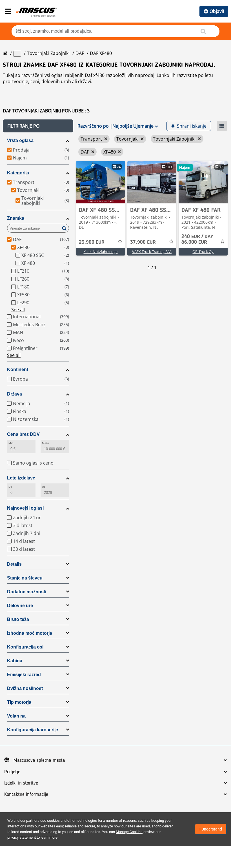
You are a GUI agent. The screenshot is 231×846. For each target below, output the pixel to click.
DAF (79, 53)
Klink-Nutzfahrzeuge (100, 251)
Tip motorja (19, 702)
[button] (38, 125)
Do (10, 486)
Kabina (14, 660)
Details (14, 564)
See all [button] (18, 310)
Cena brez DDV (23, 434)
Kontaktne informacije (26, 794)
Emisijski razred (24, 674)
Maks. (46, 443)
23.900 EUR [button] (92, 242)
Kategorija (18, 172)
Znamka (15, 218)
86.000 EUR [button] (197, 239)
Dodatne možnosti (26, 591)
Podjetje (12, 771)
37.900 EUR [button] (143, 242)
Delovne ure (20, 605)
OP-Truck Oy (203, 251)
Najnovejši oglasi (25, 508)
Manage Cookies (129, 832)
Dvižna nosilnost (25, 688)
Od (44, 486)
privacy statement (21, 837)
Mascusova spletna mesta (39, 760)
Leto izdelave (21, 478)
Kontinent (17, 369)
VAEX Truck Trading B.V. (152, 251)
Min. (11, 443)
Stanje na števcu (25, 578)
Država (14, 394)
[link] (100, 182)
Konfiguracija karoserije (32, 729)
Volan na (16, 716)
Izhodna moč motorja (29, 633)
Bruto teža (18, 619)
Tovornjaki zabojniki (48, 53)
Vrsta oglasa (20, 140)
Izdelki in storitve (21, 783)
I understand (210, 829)
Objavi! (217, 11)
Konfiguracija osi (25, 647)
